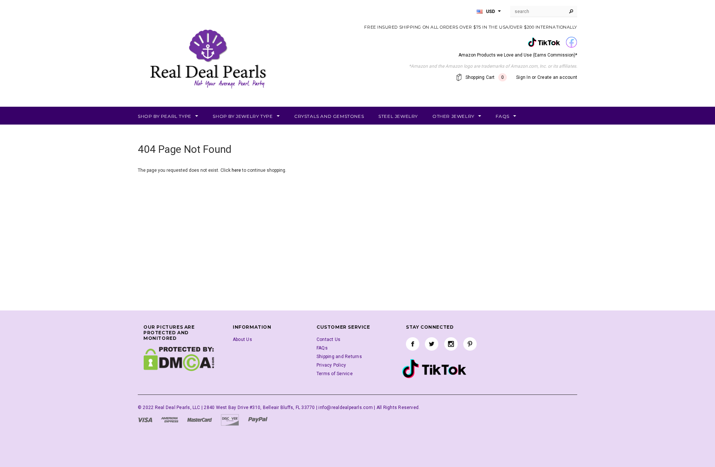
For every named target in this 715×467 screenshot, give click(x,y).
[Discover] (229, 419)
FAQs (322, 348)
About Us (242, 339)
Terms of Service (335, 373)
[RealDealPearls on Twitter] (431, 344)
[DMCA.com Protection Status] (178, 358)
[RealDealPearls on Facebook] (412, 344)
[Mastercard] (199, 419)
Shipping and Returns (339, 356)
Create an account (557, 77)
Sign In (523, 77)
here (236, 170)
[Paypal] (258, 419)
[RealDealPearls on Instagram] (451, 344)
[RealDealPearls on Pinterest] (470, 344)
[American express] (169, 419)
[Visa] (145, 419)
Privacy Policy (331, 365)
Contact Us (328, 339)
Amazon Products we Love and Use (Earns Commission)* (517, 55)
